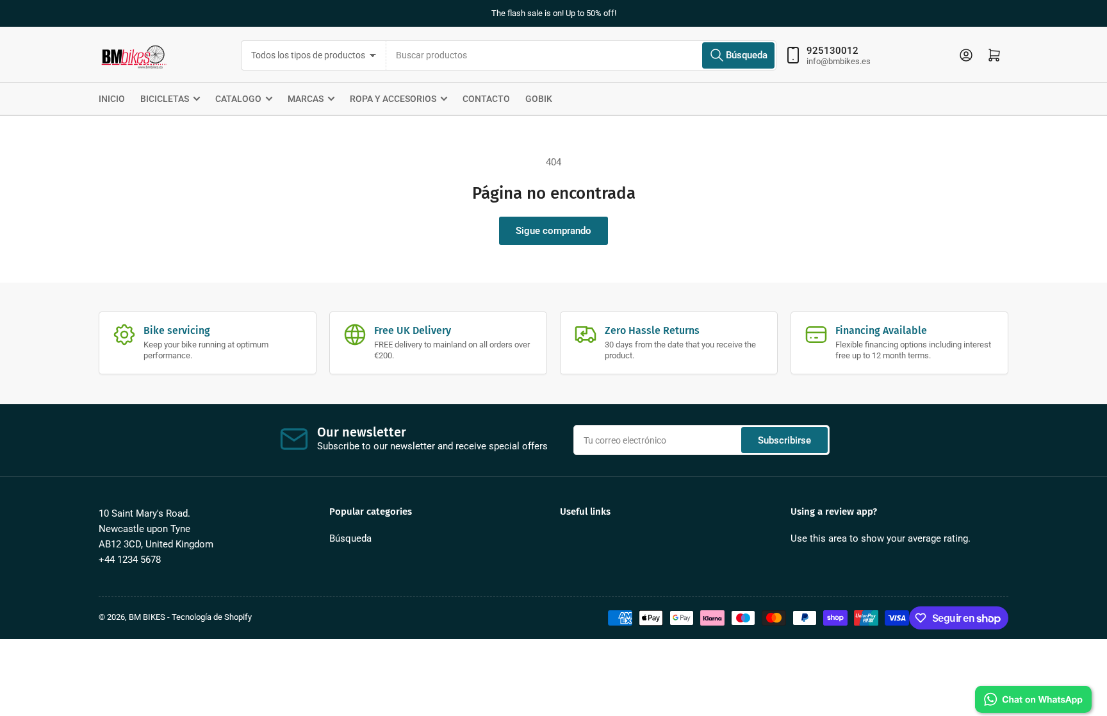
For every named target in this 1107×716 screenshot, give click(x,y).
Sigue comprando (553, 231)
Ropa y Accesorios (393, 99)
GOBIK (538, 99)
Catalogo (238, 99)
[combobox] (581, 55)
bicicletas (164, 99)
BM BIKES (147, 617)
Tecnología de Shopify (212, 617)
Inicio (112, 99)
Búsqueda (350, 538)
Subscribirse (784, 440)
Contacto (486, 99)
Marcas (306, 99)
